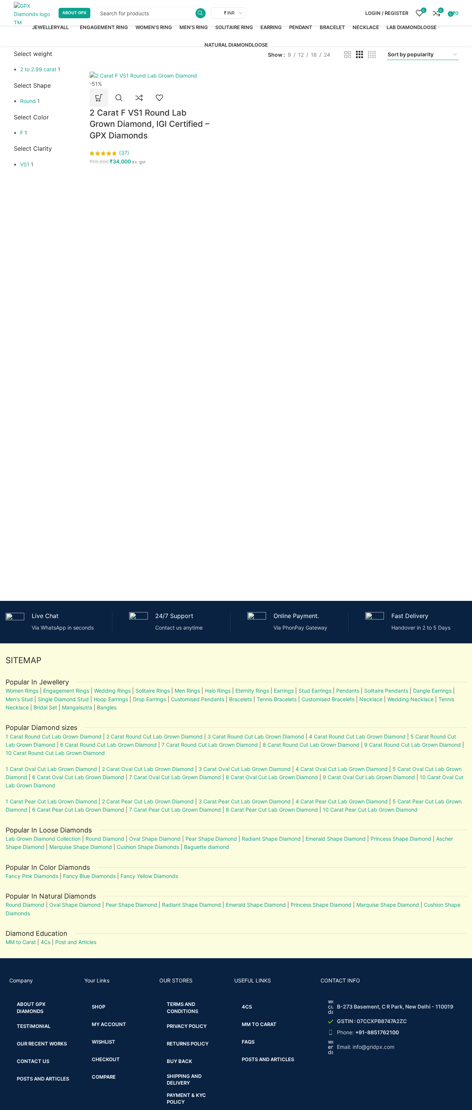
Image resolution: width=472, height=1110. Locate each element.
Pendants (347, 690)
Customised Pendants (197, 699)
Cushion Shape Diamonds (148, 847)
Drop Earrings (149, 699)
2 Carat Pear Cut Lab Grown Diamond (148, 801)
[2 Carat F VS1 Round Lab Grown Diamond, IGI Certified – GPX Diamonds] (143, 75)
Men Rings (187, 690)
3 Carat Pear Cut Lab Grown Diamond (245, 801)
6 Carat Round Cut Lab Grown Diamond (108, 744)
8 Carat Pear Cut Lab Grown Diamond (272, 809)
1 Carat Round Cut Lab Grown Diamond (53, 736)
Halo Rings (218, 690)
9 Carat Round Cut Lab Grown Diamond (412, 744)
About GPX (74, 12)
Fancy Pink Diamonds (32, 876)
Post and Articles (75, 942)
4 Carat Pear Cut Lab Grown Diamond (342, 801)
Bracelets (240, 699)
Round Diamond (104, 838)
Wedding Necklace (410, 699)
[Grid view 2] (347, 54)
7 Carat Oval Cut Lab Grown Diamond (175, 777)
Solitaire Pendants (386, 690)
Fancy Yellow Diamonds (149, 876)
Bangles (106, 707)
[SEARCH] (201, 13)
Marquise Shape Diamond (80, 847)
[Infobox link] (56, 622)
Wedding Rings (112, 690)
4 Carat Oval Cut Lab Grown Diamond (342, 769)
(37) (124, 153)
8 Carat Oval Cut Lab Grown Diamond (272, 777)
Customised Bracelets (327, 699)
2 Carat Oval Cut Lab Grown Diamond (148, 769)
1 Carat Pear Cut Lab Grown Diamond (51, 801)
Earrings (284, 690)
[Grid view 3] (359, 54)
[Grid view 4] (372, 54)
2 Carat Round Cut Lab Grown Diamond (154, 736)
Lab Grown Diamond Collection (43, 838)
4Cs (45, 942)
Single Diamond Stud (63, 699)
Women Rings (22, 690)
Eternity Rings (252, 690)
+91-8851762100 (377, 1032)
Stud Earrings (314, 690)
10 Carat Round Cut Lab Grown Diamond (55, 753)
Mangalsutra (77, 707)
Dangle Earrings (432, 690)
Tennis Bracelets (276, 699)
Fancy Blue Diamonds (89, 876)
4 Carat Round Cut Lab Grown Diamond (357, 736)
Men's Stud (19, 699)
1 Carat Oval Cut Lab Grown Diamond (51, 769)
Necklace (370, 699)
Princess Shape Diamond (401, 838)
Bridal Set (45, 707)
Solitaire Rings (152, 690)
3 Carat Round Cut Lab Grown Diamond (255, 736)
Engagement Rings (66, 690)
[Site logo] (32, 12)
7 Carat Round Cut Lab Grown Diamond (210, 744)
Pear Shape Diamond (211, 838)
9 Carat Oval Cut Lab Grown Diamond (369, 777)
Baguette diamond (206, 847)
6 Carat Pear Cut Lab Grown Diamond (78, 809)
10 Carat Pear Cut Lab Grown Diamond (370, 809)
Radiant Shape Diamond (271, 838)
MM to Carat (21, 942)
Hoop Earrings (111, 699)
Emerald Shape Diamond (336, 838)
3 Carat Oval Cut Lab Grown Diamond (245, 769)
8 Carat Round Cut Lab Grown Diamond (311, 744)
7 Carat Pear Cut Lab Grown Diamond (175, 809)
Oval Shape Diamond (155, 838)
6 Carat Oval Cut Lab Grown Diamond (78, 777)
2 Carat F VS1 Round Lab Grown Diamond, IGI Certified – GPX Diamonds (149, 124)
